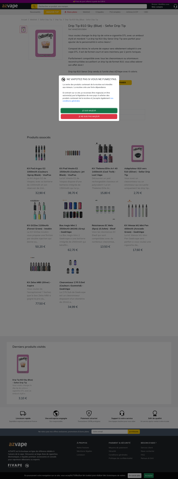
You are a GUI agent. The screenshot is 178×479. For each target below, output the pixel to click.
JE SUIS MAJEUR (89, 110)
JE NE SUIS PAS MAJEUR (89, 116)
